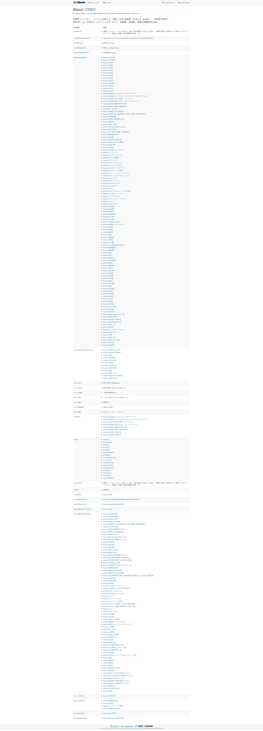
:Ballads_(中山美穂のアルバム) (115, 683)
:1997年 (108, 88)
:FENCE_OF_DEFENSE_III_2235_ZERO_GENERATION (124, 114)
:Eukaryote (107, 442)
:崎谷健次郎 (109, 247)
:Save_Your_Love (111, 340)
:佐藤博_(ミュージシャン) (114, 224)
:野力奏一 (108, 276)
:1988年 (108, 75)
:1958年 (108, 63)
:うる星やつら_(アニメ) (113, 150)
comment (78, 483)
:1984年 (108, 68)
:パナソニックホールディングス (116, 175)
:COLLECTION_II (111, 688)
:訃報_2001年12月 (111, 668)
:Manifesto (109, 545)
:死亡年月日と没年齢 (112, 375)
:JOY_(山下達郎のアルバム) (114, 127)
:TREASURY (109, 581)
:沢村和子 (108, 345)
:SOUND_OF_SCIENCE (113, 142)
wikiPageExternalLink (82, 38)
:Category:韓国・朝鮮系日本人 (115, 106)
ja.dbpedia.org (135, 13)
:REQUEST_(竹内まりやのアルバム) (117, 565)
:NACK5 (108, 327)
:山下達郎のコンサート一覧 (114, 647)
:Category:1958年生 (112, 319)
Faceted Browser (169, 3)
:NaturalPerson (108, 463)
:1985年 (108, 70)
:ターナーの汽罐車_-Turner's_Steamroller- (119, 604)
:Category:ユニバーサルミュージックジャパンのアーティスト (125, 96)
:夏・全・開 (109, 629)
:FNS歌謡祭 (109, 116)
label (76, 490)
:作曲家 (108, 227)
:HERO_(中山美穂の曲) (113, 532)
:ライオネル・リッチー (113, 193)
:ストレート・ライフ (112, 598)
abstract (77, 31)
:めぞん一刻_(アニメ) (112, 591)
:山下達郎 (108, 242)
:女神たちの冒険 (111, 634)
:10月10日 (109, 57)
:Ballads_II (109, 686)
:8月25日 (108, 309)
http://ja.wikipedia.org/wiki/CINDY (113, 504)
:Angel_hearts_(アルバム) (114, 314)
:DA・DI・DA (110, 109)
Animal (87, 13)
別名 (77, 397)
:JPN (107, 355)
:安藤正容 (108, 237)
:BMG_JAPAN (110, 317)
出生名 (78, 388)
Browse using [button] (94, 3)
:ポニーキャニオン (111, 183)
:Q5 (106, 470)
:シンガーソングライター (113, 168)
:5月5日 (108, 301)
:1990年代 (109, 83)
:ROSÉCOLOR (110, 134)
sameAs (77, 494)
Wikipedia (117, 728)
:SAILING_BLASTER (112, 140)
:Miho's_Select (110, 550)
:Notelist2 (109, 357)
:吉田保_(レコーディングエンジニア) (117, 624)
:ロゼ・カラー (110, 611)
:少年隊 (108, 240)
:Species (106, 455)
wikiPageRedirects (82, 509)
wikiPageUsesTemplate (83, 350)
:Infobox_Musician (112, 352)
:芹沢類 (108, 665)
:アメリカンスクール (112, 155)
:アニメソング (110, 152)
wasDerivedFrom (80, 499)
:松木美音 (108, 342)
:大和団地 (108, 632)
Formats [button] (108, 3)
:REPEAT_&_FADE (111, 563)
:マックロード (110, 186)
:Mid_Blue (109, 547)
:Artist (106, 445)
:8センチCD (109, 306)
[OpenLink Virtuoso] (114, 726)
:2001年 (108, 91)
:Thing (106, 439)
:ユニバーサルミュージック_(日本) (117, 191)
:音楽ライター (110, 332)
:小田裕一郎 (109, 642)
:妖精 (107, 235)
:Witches (108, 147)
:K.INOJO (108, 542)
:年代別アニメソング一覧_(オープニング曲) (119, 655)
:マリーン (108, 188)
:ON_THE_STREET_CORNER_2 (116, 132)
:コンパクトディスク (112, 165)
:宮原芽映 (108, 637)
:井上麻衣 (108, 219)
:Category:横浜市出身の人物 (114, 104)
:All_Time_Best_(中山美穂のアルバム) (118, 676)
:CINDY (107, 494)
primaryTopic (80, 718)
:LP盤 (107, 335)
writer (79, 701)
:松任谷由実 (109, 260)
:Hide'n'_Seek (110, 124)
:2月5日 (108, 291)
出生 (77, 383)
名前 (77, 402)
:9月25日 (108, 312)
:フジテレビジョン (111, 181)
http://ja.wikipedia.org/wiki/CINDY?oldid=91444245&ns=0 (121, 499)
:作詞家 (108, 229)
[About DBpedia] (79, 2)
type (76, 439)
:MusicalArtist (108, 452)
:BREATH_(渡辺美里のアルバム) (116, 681)
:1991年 (108, 86)
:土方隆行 (108, 627)
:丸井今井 (108, 211)
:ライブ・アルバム (111, 196)
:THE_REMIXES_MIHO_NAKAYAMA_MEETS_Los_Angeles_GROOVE (128, 575)
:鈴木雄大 (108, 278)
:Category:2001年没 (112, 322)
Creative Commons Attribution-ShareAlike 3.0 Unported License (148, 728)
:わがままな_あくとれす (113, 593)
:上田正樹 (108, 206)
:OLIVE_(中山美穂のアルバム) (115, 555)
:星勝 (107, 658)
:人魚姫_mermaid (111, 222)
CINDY (90, 9)
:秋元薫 (108, 273)
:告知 (107, 370)
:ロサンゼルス (110, 204)
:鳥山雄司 (108, 288)
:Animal (106, 450)
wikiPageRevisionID (81, 53)
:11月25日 (109, 60)
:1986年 (108, 73)
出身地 (78, 392)
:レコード (108, 201)
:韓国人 (108, 281)
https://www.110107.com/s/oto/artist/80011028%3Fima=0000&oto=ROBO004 (128, 38)
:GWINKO (108, 122)
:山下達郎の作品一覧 (112, 650)
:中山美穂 (108, 209)
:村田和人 (108, 258)
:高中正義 (108, 283)
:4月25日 (108, 296)
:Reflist (108, 363)
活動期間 (79, 407)
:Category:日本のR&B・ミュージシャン (118, 98)
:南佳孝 (108, 232)
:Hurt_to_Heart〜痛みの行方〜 (115, 537)
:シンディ (108, 596)
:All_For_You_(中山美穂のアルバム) (117, 673)
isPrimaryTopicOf (80, 504)
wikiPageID (78, 43)
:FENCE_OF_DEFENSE (113, 111)
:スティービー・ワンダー (113, 330)
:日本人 (108, 255)
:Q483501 (108, 478)
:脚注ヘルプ (110, 373)
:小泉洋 (108, 640)
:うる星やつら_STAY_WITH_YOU (116, 588)
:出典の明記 (110, 368)
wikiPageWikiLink (80, 57)
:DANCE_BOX (110, 519)
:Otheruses (109, 360)
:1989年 (108, 78)
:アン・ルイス (110, 160)
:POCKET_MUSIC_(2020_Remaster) (117, 560)
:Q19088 (108, 465)
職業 (77, 412)
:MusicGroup (109, 457)
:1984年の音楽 (110, 516)
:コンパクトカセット (112, 163)
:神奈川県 (108, 270)
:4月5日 (108, 299)
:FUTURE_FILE (110, 527)
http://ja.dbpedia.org (110, 13)
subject (77, 417)
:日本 (107, 253)
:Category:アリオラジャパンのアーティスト (120, 93)
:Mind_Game (110, 129)
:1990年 (108, 80)
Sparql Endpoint (184, 3)
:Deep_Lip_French (111, 521)
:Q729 (107, 473)
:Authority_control (111, 350)
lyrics (79, 696)
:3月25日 (108, 294)
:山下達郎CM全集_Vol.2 (113, 245)
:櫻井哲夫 (108, 265)
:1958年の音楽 (110, 514)
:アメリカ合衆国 (111, 158)
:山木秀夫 (108, 652)
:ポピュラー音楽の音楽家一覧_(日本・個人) (119, 606)
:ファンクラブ (110, 178)
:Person (106, 447)
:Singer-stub (110, 365)
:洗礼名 (108, 268)
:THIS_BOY (109, 145)
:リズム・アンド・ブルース (114, 199)
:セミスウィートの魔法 (113, 170)
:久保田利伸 (109, 214)
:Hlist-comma (110, 378)
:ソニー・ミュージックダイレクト (116, 173)
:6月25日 (108, 304)
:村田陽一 (108, 663)
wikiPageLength (80, 48)
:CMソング (109, 324)
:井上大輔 (108, 217)
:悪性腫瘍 (108, 250)
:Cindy (107, 509)
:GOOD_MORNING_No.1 (114, 119)
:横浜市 (108, 263)
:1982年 (108, 65)
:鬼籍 (107, 286)
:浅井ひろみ (109, 337)
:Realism (108, 137)
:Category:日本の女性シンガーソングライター (120, 101)
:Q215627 (108, 468)
